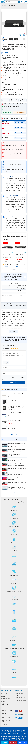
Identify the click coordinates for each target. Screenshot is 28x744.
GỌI (18, 122)
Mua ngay (13, 742)
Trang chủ (3, 5)
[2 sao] (14, 348)
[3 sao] (16, 348)
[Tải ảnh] (4, 362)
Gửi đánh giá (13, 382)
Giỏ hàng (24, 2)
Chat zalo (22, 742)
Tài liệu (23, 100)
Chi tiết (15, 100)
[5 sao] (20, 348)
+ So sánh (5, 266)
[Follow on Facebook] (16, 711)
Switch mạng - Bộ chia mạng (7, 8)
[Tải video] (7, 362)
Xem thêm (13, 492)
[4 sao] (18, 348)
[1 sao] (12, 348)
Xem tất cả (13, 434)
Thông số (6, 100)
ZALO (23, 122)
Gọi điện (4, 742)
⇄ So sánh (5, 52)
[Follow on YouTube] (20, 711)
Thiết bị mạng (12, 5)
